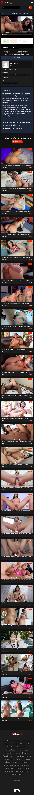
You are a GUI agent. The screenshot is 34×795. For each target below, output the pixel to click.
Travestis (19, 768)
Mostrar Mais (17, 141)
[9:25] (17, 616)
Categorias (17, 780)
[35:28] (17, 156)
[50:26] (17, 501)
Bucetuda (16, 741)
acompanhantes (7, 83)
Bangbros (7, 741)
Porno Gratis (20, 756)
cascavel (15, 83)
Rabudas (7, 762)
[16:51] (17, 179)
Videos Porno (20, 771)
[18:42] (17, 248)
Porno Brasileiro (8, 756)
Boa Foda (5, 75)
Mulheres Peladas (10, 750)
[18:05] (17, 639)
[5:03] (17, 432)
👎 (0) (14, 41)
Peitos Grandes (13, 75)
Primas (18, 759)
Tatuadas (5, 77)
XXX (20, 774)
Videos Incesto (25, 744)
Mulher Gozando (24, 750)
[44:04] (17, 662)
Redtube (15, 762)
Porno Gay (9, 753)
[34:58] (17, 524)
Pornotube (26, 759)
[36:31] (17, 340)
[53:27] (17, 570)
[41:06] (17, 271)
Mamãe (28, 756)
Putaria (20, 75)
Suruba (6, 768)
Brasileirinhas (25, 741)
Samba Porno (25, 762)
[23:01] (17, 708)
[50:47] (17, 386)
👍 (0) (6, 41)
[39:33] (17, 593)
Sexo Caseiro (26, 765)
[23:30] (17, 202)
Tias (12, 768)
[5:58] (17, 225)
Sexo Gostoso (27, 75)
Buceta (15, 744)
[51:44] (17, 455)
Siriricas (27, 768)
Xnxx (28, 771)
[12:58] (17, 294)
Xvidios (14, 774)
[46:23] (17, 685)
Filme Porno (11, 747)
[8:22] (17, 409)
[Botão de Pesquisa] (30, 7)
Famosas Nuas (22, 747)
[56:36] (17, 317)
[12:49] (17, 363)
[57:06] (17, 547)
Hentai (6, 765)
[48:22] (17, 478)
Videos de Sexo (9, 771)
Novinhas (25, 753)
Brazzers (7, 744)
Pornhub (17, 753)
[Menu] (31, 2)
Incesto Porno (9, 759)
